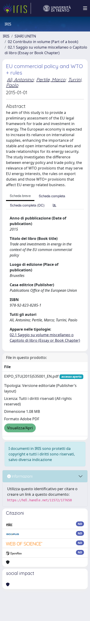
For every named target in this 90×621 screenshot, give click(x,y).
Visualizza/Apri (20, 427)
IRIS (6, 36)
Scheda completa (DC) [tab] (27, 205)
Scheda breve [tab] (20, 195)
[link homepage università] (57, 8)
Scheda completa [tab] (52, 195)
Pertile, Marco (50, 79)
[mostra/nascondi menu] (85, 8)
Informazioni (22, 476)
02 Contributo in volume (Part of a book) (43, 41)
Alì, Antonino (20, 79)
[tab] (54, 205)
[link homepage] (17, 8)
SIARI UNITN (25, 36)
